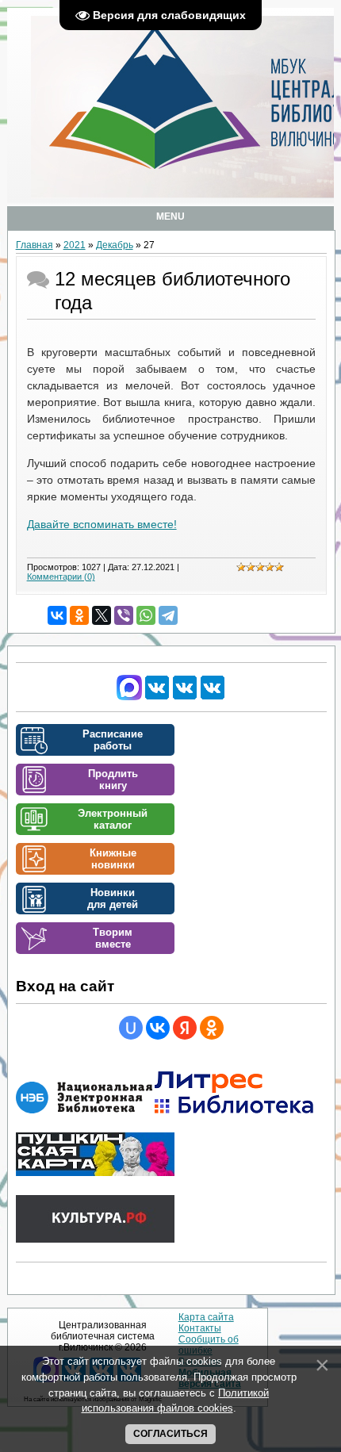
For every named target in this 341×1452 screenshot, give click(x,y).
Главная (34, 245)
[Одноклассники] (79, 615)
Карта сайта (206, 1317)
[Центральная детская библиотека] (212, 697)
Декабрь (114, 245)
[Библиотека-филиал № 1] (184, 697)
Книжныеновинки (113, 859)
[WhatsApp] (145, 615)
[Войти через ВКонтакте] (158, 1028)
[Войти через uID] (131, 1028)
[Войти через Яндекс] (185, 1028)
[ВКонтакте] (57, 615)
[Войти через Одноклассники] (212, 1028)
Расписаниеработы (112, 740)
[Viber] (123, 615)
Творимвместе (112, 938)
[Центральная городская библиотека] (157, 697)
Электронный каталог (113, 819)
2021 (74, 245)
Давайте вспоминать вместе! (102, 524)
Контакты (199, 1328)
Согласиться (170, 1433)
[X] (101, 615)
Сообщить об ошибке (208, 1345)
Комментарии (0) (61, 576)
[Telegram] (168, 615)
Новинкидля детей (112, 898)
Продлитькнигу (113, 779)
